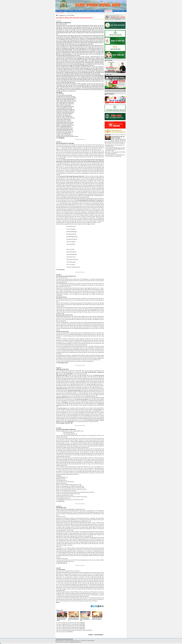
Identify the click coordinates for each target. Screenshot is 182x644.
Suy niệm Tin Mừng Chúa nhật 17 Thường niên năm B (68, 624)
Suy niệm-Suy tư (108, 10)
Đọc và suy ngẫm (88, 12)
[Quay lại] (90, 634)
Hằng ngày (69, 12)
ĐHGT (83, 10)
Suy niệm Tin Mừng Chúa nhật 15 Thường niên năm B (68, 627)
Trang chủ (60, 10)
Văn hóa (122, 10)
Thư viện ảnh (109, 60)
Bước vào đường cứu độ (62, 631)
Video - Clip (108, 74)
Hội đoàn (94, 10)
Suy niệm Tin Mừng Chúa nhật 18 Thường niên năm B (68, 622)
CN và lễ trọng (74, 12)
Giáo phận (66, 10)
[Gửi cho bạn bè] (96, 606)
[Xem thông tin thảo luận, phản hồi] (103, 606)
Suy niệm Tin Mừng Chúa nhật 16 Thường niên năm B (68, 625)
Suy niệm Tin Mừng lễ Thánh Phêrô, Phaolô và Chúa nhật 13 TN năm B (72, 630)
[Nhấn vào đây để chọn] (99, 634)
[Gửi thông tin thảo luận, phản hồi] (100, 606)
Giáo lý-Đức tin (89, 10)
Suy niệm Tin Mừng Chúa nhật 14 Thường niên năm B (68, 628)
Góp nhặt (94, 12)
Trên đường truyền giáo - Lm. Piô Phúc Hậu (105, 12)
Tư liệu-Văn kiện (116, 10)
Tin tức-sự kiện (77, 10)
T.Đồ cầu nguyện (81, 12)
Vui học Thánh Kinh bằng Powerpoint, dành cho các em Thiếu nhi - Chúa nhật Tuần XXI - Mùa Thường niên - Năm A (115, 149)
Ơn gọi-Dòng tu (101, 10)
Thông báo (71, 10)
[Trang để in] (98, 606)
